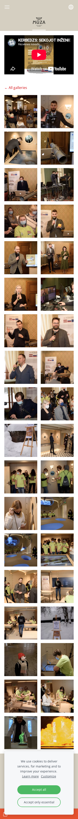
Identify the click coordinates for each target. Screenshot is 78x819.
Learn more (30, 776)
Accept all (39, 789)
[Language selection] (71, 7)
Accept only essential (39, 802)
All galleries (18, 87)
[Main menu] (7, 7)
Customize (48, 776)
